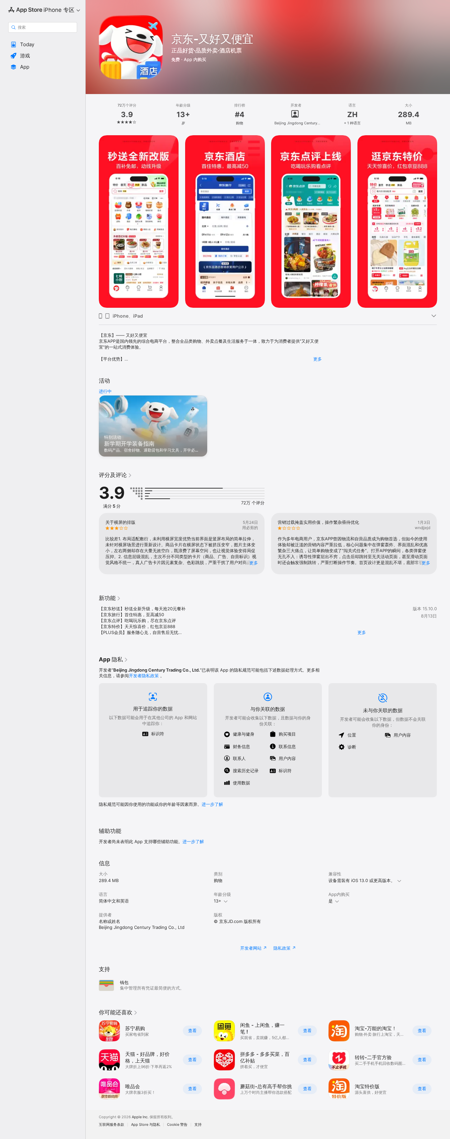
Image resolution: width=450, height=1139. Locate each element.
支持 (198, 1124)
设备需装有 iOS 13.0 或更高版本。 (361, 880)
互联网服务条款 (111, 1124)
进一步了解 (212, 804)
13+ (217, 900)
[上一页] (92, 221)
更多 (317, 359)
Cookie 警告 (177, 1124)
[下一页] (443, 221)
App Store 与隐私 (145, 1124)
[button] (43, 44)
